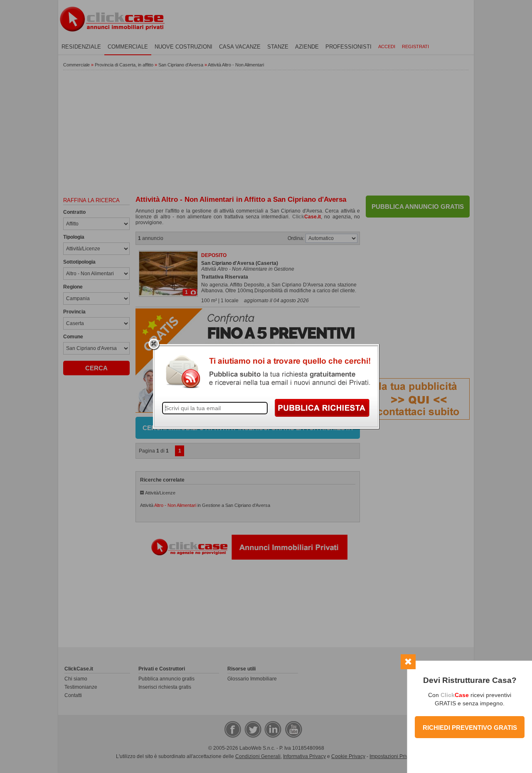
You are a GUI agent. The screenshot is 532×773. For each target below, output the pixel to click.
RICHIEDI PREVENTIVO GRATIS (470, 727)
